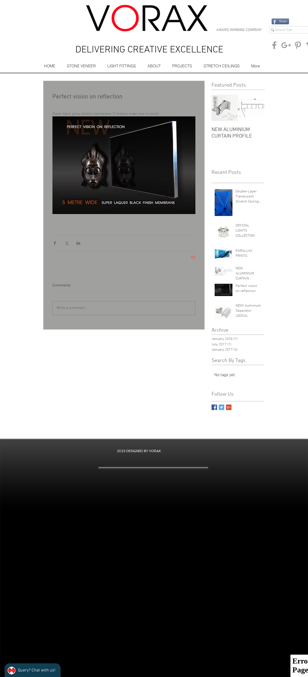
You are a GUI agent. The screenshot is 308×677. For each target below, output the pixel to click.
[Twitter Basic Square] (221, 407)
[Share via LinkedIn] (78, 243)
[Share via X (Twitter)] (66, 243)
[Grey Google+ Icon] (286, 45)
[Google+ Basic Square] (228, 407)
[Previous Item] (219, 108)
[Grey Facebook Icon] (274, 45)
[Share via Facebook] (54, 243)
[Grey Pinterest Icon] (298, 45)
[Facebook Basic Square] (214, 407)
